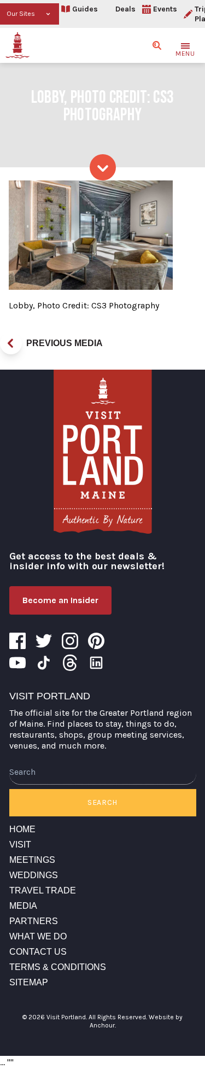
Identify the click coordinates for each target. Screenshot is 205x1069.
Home (22, 829)
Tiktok (44, 663)
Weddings (33, 875)
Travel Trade (42, 890)
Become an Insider (60, 600)
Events (165, 9)
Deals (125, 9)
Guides (85, 9)
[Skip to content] (103, 167)
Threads (70, 663)
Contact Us (38, 951)
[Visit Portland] (17, 45)
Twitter (44, 641)
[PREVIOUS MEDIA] (11, 343)
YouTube (17, 663)
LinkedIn (96, 663)
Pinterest (96, 641)
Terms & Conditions (57, 967)
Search (102, 802)
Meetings (32, 859)
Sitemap (28, 982)
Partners (33, 921)
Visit (20, 844)
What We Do (38, 936)
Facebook (17, 641)
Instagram (70, 641)
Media (23, 905)
